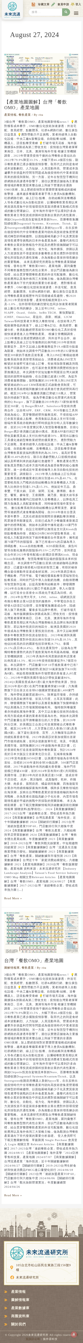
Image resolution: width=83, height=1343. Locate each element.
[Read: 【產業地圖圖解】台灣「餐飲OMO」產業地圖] (41, 73)
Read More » (13, 898)
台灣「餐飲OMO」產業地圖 (34, 960)
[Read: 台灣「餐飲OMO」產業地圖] (41, 932)
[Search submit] (66, 12)
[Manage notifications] (74, 1334)
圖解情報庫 (12, 967)
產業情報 (10, 114)
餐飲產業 (25, 114)
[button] (76, 13)
